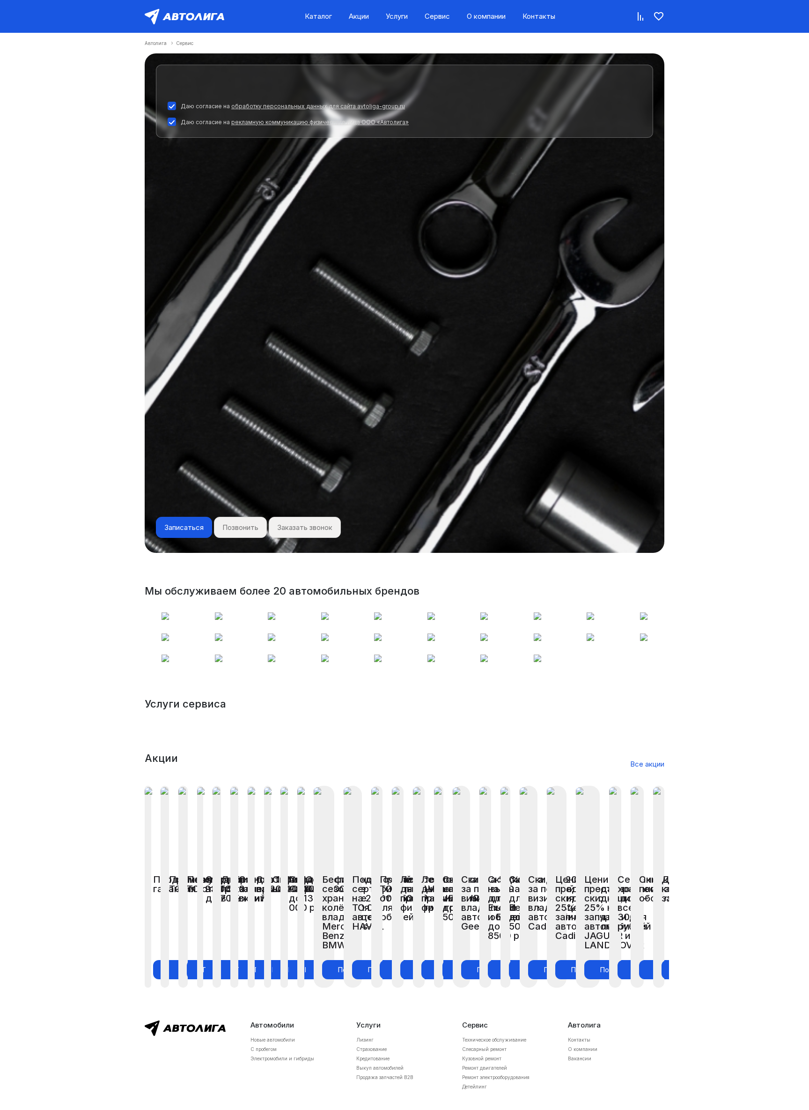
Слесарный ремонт (484, 1049)
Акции (359, 16)
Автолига (156, 43)
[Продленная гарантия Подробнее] (148, 887)
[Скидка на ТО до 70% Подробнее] (200, 887)
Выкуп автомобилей (380, 1068)
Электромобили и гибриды (282, 1058)
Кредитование (373, 1058)
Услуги (397, 16)
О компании (486, 16)
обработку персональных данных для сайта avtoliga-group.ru (318, 106)
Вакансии (579, 1058)
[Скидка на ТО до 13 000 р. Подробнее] (284, 887)
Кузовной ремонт (481, 1058)
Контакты (538, 16)
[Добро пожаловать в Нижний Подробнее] (217, 887)
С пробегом (263, 1049)
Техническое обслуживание (494, 1040)
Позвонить (240, 527)
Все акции (647, 764)
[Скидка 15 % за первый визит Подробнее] (234, 887)
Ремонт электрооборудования (496, 1077)
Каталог (318, 16)
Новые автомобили (272, 1040)
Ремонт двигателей (484, 1068)
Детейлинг (474, 1086)
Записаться (184, 527)
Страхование (371, 1049)
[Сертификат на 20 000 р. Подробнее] (251, 887)
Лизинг (365, 1040)
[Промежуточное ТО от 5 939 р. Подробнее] (165, 887)
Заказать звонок (304, 527)
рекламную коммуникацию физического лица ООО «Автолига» (320, 122)
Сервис (437, 16)
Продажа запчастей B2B (384, 1077)
